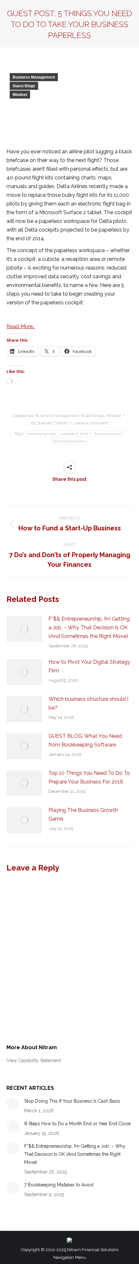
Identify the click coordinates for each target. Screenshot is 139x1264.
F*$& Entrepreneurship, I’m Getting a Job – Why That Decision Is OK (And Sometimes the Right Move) (89, 627)
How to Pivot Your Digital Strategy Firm (89, 666)
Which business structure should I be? (88, 703)
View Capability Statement (33, 1060)
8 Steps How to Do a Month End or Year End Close (77, 1123)
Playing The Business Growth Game (83, 814)
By (50, 423)
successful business (69, 441)
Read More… (20, 326)
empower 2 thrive (75, 433)
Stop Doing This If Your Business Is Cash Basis (72, 1101)
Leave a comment (91, 423)
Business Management (34, 77)
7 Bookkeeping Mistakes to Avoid (58, 1184)
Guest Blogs (24, 86)
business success (42, 433)
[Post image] (24, 629)
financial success (108, 433)
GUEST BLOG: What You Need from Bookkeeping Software (85, 740)
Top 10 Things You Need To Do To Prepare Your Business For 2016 (89, 777)
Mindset (20, 94)
